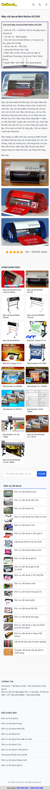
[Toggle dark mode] (39, 4)
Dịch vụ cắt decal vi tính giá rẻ (28, 533)
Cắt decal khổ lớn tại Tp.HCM (27, 541)
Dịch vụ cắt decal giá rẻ (25, 558)
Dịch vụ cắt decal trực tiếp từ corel (30, 516)
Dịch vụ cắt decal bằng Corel (27, 550)
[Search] (33, 4)
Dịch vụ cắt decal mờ (24, 508)
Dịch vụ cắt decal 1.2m (24, 525)
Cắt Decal (5, 686)
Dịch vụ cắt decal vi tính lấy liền (29, 575)
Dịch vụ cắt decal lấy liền (25, 608)
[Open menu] (46, 4)
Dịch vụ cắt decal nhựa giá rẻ (27, 591)
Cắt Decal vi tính (19, 686)
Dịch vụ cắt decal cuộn (24, 583)
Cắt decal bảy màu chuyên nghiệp (30, 641)
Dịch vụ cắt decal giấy (24, 600)
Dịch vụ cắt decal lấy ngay (26, 616)
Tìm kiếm (41, 474)
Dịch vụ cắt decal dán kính (26, 500)
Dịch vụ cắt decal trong (25, 491)
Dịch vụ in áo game (9, 718)
